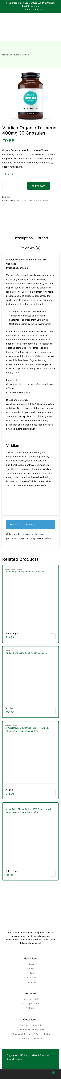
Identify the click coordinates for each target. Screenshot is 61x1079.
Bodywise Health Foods (35, 1055)
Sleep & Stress (19, 569)
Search (30, 1074)
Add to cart (38, 186)
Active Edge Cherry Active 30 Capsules (24, 571)
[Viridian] (17, 508)
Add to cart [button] (53, 636)
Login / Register (33, 9)
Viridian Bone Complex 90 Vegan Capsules (26, 653)
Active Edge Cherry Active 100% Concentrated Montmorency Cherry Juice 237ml (28, 810)
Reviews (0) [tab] (30, 248)
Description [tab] (23, 238)
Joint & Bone (42, 200)
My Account (10, 1074)
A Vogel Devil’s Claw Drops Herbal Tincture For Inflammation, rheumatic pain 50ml (27, 729)
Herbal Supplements (24, 200)
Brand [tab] (43, 238)
